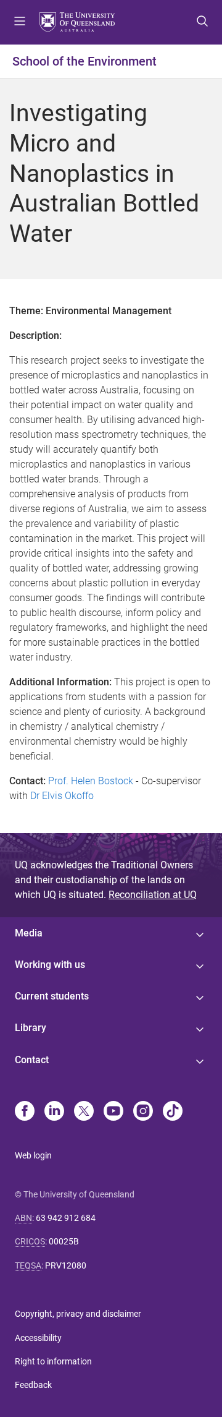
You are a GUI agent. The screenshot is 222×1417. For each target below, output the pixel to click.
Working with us (50, 964)
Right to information (53, 1361)
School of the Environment (84, 61)
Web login (33, 1155)
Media (29, 933)
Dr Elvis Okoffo (62, 796)
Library (30, 1028)
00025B (64, 1241)
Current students (52, 996)
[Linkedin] (54, 1112)
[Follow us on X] (84, 1112)
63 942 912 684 (66, 1218)
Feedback (33, 1385)
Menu (19, 22)
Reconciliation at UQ (153, 895)
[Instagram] (143, 1112)
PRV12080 (65, 1265)
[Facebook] (25, 1112)
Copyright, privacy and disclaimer (78, 1314)
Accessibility (38, 1338)
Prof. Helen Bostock (90, 781)
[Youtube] (113, 1112)
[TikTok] (173, 1112)
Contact (32, 1060)
